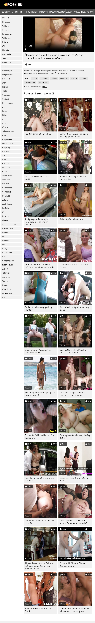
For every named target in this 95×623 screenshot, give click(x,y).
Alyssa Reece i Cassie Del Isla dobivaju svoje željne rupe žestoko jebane (39, 566)
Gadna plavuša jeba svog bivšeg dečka (75, 436)
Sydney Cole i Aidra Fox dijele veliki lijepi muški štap (74, 135)
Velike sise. (6, 38)
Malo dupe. (6, 289)
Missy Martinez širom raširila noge (74, 479)
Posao (4, 111)
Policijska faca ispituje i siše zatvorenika (73, 178)
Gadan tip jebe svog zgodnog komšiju (38, 308)
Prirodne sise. (7, 34)
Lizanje (5, 87)
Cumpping (6, 192)
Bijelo (4, 297)
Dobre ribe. (7, 62)
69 (3, 212)
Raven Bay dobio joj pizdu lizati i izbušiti (40, 522)
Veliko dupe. (7, 176)
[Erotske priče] (12, 6)
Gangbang (6, 147)
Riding (4, 115)
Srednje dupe (7, 265)
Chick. (4, 172)
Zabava (5, 200)
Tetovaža (6, 273)
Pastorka (74, 78)
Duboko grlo (7, 71)
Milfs (4, 46)
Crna (4, 135)
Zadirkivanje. (7, 204)
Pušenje (5, 18)
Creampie (6, 95)
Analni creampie (9, 224)
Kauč (4, 257)
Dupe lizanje (7, 240)
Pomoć (90, 12)
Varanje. (5, 281)
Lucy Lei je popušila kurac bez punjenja (39, 479)
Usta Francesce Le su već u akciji (38, 178)
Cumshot (6, 30)
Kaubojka (6, 79)
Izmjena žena (7, 75)
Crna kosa (6, 163)
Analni (4, 107)
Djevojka (5, 216)
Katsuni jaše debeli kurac (72, 219)
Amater (5, 123)
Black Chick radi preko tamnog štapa (74, 308)
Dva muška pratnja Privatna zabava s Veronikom (73, 351)
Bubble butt (7, 253)
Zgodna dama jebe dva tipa (38, 134)
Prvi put (5, 236)
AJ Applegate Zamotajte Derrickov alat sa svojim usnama (36, 222)
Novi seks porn (21, 12)
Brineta (5, 42)
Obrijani (5, 99)
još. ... (44, 87)
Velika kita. (6, 26)
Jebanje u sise (8, 131)
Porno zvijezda (8, 143)
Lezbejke (6, 208)
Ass (3, 155)
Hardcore (6, 22)
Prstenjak (6, 168)
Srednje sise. (43, 82)
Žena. (4, 66)
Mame (5, 83)
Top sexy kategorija (57, 12)
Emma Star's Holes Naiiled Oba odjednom (39, 436)
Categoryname (8, 261)
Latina (4, 159)
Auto (4, 119)
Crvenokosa (7, 188)
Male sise (6, 180)
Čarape (5, 220)
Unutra (5, 285)
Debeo (5, 232)
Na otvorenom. (8, 103)
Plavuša (5, 50)
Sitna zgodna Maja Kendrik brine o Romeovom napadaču (74, 522)
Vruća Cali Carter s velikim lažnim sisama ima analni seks (39, 266)
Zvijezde (69, 12)
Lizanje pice (7, 293)
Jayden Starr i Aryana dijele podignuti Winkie (38, 351)
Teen (4, 58)
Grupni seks (7, 139)
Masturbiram (7, 228)
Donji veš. (6, 196)
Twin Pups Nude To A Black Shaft (38, 610)
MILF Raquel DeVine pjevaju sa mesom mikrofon (40, 394)
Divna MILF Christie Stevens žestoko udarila (73, 564)
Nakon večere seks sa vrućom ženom (74, 266)
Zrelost (5, 269)
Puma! (4, 244)
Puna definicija (80, 12)
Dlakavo (5, 184)
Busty (4, 248)
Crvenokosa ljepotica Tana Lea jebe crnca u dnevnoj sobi (74, 610)
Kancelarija (6, 151)
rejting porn (33, 12)
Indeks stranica (7, 12)
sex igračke (7, 277)
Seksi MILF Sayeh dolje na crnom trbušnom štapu (72, 394)
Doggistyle (6, 54)
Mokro (5, 127)
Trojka (4, 91)
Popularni (43, 12)
